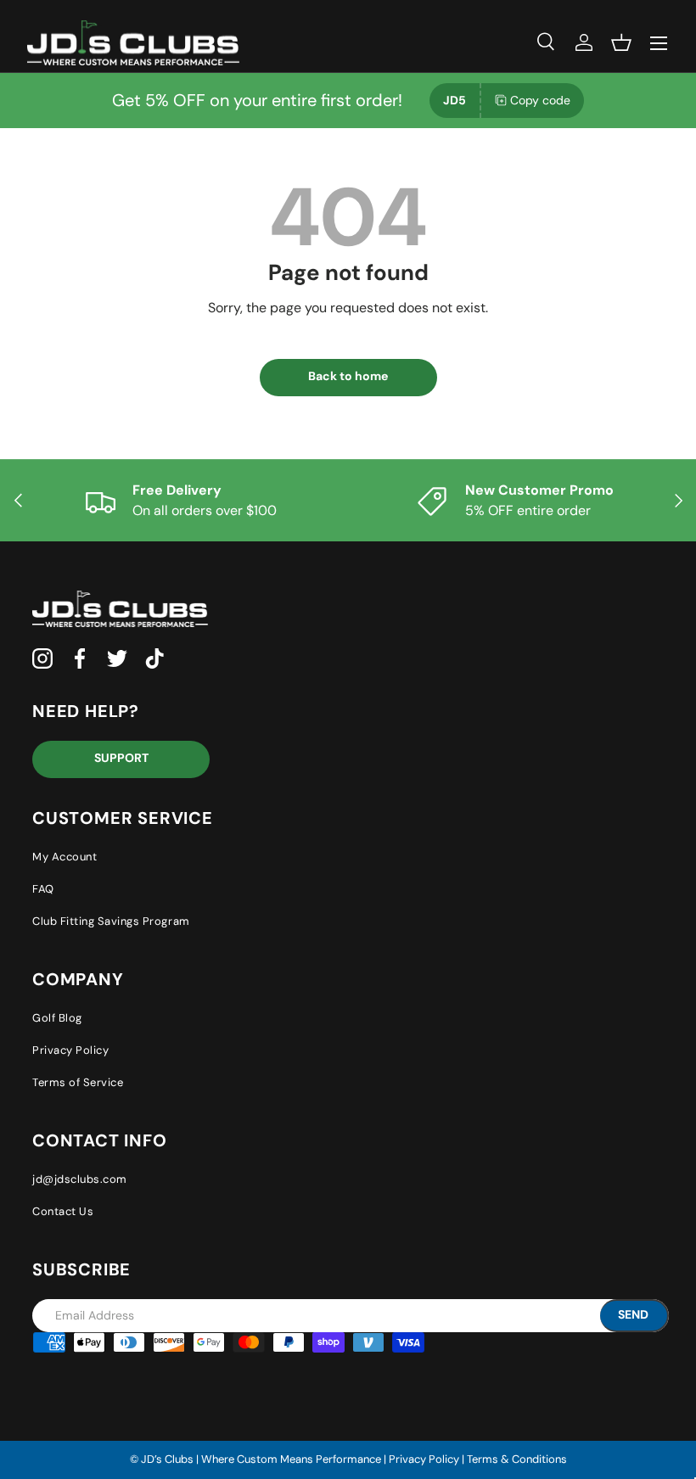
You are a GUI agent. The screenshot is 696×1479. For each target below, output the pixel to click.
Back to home (348, 376)
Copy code (540, 100)
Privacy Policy (70, 1050)
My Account (64, 856)
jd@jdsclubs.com (79, 1179)
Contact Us (62, 1211)
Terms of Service (77, 1082)
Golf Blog (57, 1018)
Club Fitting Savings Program (111, 921)
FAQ (43, 889)
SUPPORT (121, 757)
